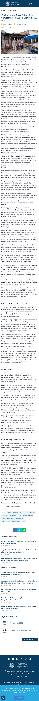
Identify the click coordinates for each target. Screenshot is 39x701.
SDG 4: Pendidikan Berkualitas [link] (11, 521)
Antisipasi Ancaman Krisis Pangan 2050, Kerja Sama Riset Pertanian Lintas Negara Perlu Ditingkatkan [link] (19, 582)
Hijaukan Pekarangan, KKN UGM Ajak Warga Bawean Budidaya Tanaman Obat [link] (19, 607)
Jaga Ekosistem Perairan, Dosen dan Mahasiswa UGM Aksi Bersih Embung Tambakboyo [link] (19, 551)
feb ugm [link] (32, 512)
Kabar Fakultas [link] (12, 11)
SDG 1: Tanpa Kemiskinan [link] (26, 515)
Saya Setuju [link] (19, 697)
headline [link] (5, 515)
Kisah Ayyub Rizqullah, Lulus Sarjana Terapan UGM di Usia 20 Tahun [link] (19, 590)
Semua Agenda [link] (28, 639)
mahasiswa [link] (13, 515)
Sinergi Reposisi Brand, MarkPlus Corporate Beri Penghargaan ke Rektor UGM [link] (18, 573)
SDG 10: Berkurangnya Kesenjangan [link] (12, 518)
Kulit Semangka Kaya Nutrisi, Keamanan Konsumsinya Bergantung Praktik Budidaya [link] (19, 599)
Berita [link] (3, 11)
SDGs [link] (23, 521)
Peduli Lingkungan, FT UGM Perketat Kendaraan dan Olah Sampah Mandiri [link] (19, 542)
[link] (14, 3)
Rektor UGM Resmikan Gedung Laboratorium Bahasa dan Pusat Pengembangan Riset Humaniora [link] (19, 559)
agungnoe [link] (10, 27)
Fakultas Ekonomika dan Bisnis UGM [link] (17, 512)
